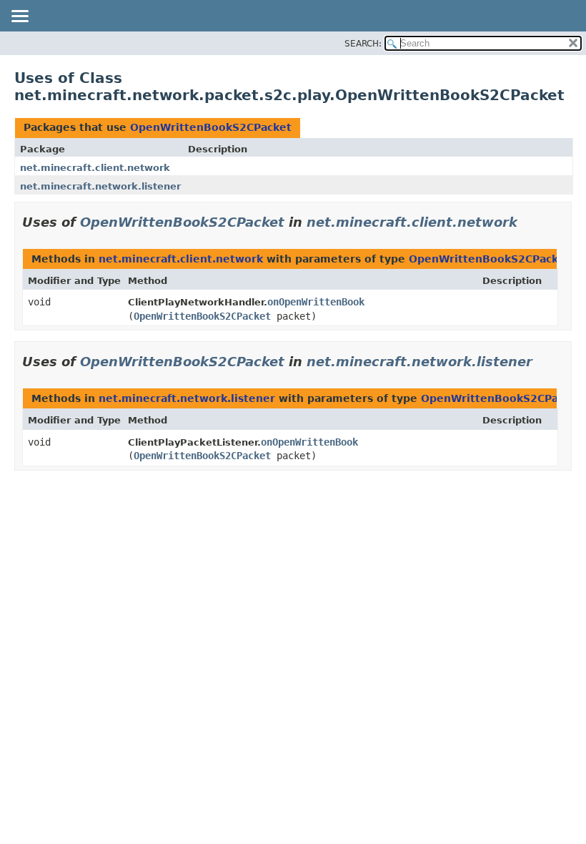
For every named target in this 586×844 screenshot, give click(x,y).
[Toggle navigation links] (19, 17)
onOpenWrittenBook (315, 302)
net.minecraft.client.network (95, 167)
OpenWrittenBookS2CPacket (211, 127)
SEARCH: (363, 44)
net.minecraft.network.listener (100, 186)
